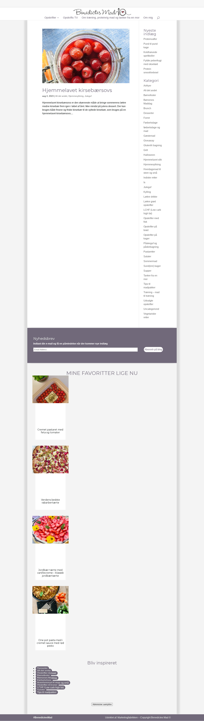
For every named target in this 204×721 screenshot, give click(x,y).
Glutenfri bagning (153, 145)
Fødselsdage (151, 122)
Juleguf (88, 96)
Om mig (148, 18)
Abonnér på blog (153, 349)
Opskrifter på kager (47, 685)
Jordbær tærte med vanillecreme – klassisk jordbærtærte (50, 573)
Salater (147, 256)
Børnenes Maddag (47, 678)
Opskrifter (50, 18)
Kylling (147, 192)
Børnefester (150, 95)
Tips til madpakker (46, 692)
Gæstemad (149, 136)
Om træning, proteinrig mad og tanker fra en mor (110, 18)
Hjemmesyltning (75, 96)
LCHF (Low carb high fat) (50, 687)
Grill (146, 150)
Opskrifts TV (70, 18)
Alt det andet (61, 96)
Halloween (149, 155)
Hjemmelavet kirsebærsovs (77, 90)
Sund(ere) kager (152, 266)
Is (144, 182)
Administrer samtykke (102, 704)
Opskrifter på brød (46, 673)
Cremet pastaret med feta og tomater (50, 431)
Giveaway (149, 140)
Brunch (147, 108)
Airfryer (147, 85)
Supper (147, 270)
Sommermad (150, 261)
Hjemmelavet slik (153, 159)
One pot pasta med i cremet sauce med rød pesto (50, 643)
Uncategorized (151, 309)
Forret (147, 118)
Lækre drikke (150, 196)
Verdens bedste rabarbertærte (50, 501)
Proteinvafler (150, 39)
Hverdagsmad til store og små (53, 682)
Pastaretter (149, 251)
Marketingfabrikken (128, 717)
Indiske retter (150, 177)
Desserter (149, 113)
